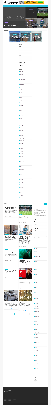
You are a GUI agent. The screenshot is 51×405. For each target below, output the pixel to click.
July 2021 (21, 174)
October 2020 (21, 187)
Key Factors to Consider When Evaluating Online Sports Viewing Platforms (42, 12)
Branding (21, 76)
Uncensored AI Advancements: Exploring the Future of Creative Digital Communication (24, 261)
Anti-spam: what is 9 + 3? (22, 62)
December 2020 (22, 184)
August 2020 (21, 190)
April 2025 (21, 151)
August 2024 (21, 164)
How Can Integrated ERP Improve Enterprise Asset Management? (12, 24)
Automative (36, 246)
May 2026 (21, 130)
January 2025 (21, 156)
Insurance (21, 102)
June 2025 (21, 148)
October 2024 (21, 161)
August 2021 (36, 345)
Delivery (36, 259)
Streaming (21, 113)
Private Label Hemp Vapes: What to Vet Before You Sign (25, 280)
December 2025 (22, 138)
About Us (35, 380)
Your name (20, 46)
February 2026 (22, 135)
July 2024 (21, 166)
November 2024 (37, 332)
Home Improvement (37, 272)
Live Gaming (21, 105)
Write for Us (38, 375)
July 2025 (21, 146)
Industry (21, 100)
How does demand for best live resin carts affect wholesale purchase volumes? (11, 252)
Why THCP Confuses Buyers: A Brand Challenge (24, 303)
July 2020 (21, 192)
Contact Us (35, 379)
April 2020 (21, 195)
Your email (35, 224)
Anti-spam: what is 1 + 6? (37, 237)
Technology (31, 20)
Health (42, 20)
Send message (21, 65)
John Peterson (6, 26)
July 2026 (21, 127)
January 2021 (21, 182)
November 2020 (37, 358)
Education (21, 87)
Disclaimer (35, 381)
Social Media (36, 285)
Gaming (21, 95)
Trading (36, 290)
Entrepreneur (14, 34)
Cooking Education (22, 79)
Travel (21, 118)
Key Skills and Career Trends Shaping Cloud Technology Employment (31, 23)
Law (35, 277)
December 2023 (22, 169)
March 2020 (21, 197)
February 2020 (37, 371)
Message (20, 55)
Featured (6, 249)
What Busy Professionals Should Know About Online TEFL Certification (10, 271)
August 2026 (21, 125)
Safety (21, 110)
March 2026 (21, 133)
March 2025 (21, 153)
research (21, 108)
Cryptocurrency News (22, 82)
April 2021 (21, 177)
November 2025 (22, 140)
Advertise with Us (43, 375)
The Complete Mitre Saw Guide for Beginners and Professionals (10, 303)
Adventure (21, 71)
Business (21, 77)
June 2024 (36, 340)
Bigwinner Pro (22, 74)
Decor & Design (22, 84)
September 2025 (22, 143)
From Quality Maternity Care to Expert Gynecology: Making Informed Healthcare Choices (42, 23)
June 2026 (36, 301)
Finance (21, 92)
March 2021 (21, 179)
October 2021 (21, 171)
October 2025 (36, 314)
